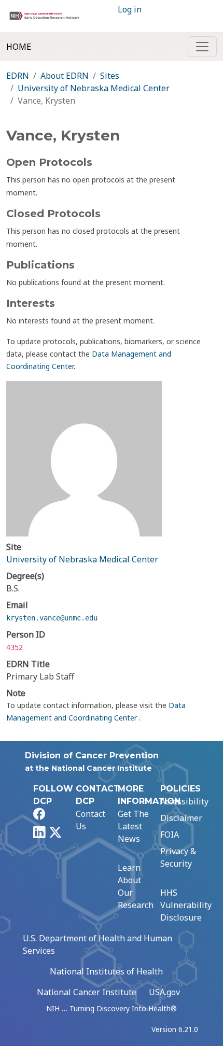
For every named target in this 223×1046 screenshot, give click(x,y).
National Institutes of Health (106, 971)
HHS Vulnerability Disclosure (186, 905)
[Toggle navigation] (202, 46)
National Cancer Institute (86, 992)
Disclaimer (181, 818)
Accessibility (184, 801)
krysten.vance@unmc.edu (51, 618)
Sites (109, 75)
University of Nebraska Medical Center (94, 88)
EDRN (17, 75)
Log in (130, 9)
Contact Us (90, 820)
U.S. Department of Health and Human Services (97, 944)
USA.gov (164, 992)
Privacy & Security (178, 857)
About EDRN (64, 75)
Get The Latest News (133, 826)
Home (18, 46)
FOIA (169, 834)
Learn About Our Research (136, 886)
